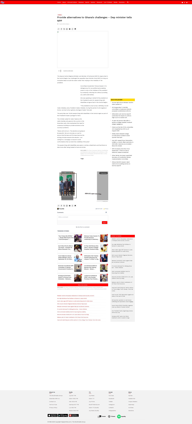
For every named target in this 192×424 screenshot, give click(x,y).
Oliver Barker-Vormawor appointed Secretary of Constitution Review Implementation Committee (122, 157)
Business (81, 2)
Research (99, 2)
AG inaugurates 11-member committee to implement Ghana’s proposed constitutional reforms (121, 109)
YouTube (111, 395)
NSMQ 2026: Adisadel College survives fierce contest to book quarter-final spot (121, 135)
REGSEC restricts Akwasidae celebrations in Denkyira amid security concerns (75, 295)
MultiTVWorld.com (94, 404)
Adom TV (91, 398)
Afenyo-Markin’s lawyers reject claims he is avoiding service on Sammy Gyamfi (121, 163)
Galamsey (131, 404)
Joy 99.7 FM (72, 395)
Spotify (123, 416)
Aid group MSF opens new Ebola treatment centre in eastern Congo (120, 318)
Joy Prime (92, 401)
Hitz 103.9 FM (73, 401)
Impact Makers (132, 401)
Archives (130, 407)
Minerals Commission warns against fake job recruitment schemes (73, 306)
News (64, 2)
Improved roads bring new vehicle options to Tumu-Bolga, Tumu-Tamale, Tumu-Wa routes (79, 320)
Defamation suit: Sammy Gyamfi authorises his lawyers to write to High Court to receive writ (121, 115)
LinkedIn (111, 407)
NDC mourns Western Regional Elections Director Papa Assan (72, 303)
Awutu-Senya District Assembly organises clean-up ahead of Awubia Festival (122, 307)
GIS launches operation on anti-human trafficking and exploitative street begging (122, 301)
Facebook (111, 398)
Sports (87, 2)
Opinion (93, 2)
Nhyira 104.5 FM (73, 410)
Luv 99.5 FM (72, 407)
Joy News (91, 395)
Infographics (112, 410)
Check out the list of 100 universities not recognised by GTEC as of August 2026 (122, 128)
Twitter (111, 401)
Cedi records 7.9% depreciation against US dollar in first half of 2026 (122, 296)
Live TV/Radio (108, 2)
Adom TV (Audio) (94, 407)
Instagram (112, 404)
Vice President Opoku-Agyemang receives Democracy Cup (122, 312)
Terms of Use (53, 404)
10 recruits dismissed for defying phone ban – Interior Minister (72, 309)
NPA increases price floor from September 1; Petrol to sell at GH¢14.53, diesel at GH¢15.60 (121, 150)
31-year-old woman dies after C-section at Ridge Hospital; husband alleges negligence (122, 122)
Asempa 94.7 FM (74, 404)
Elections (121, 2)
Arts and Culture (72, 2)
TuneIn (103, 416)
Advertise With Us (54, 398)
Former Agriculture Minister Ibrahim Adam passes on (122, 103)
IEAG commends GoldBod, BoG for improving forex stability (71, 311)
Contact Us (52, 401)
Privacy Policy (53, 407)
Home (59, 2)
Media (115, 2)
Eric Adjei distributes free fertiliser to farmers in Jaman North (72, 298)
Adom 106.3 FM (73, 398)
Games (130, 395)
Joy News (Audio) (94, 410)
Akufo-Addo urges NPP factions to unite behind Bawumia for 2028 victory (75, 301)
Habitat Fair (131, 398)
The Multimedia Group (55, 395)
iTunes (113, 416)
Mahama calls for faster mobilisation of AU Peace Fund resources (72, 317)
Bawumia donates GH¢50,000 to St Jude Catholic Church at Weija (73, 314)
